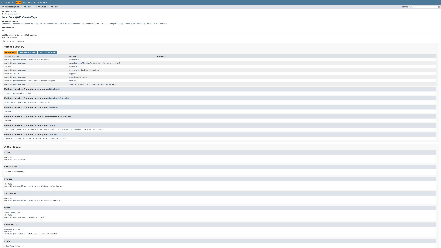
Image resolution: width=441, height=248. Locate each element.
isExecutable (62, 129)
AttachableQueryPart (21, 24)
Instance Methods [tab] (28, 53)
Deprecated (31, 2)
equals (46, 138)
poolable (87, 129)
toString (63, 138)
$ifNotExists (74, 67)
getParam (22, 102)
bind (6, 129)
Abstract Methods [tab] (48, 53)
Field (43, 60)
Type (14, 74)
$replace (8, 138)
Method (31, 7)
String (49, 81)
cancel (18, 129)
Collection (85, 63)
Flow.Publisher (45, 24)
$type (71, 74)
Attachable (6, 24)
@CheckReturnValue (12, 213)
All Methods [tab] (10, 53)
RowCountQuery (139, 24)
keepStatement (76, 129)
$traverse (27, 138)
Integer (57, 24)
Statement (163, 24)
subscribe (8, 111)
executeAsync (36, 129)
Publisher (67, 24)
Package (11, 2)
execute (26, 129)
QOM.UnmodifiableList (22, 60)
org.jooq (13, 11)
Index (39, 2)
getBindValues (10, 102)
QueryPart (128, 24)
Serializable (151, 24)
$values (72, 81)
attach (7, 93)
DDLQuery (34, 24)
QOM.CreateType (19, 63)
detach (28, 93)
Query (121, 24)
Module (4, 2)
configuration (18, 93)
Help (45, 2)
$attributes (74, 60)
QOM (3, 30)
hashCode (54, 138)
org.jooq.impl (15, 14)
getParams (31, 102)
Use (24, 2)
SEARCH (405, 7)
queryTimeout (98, 129)
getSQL (40, 102)
